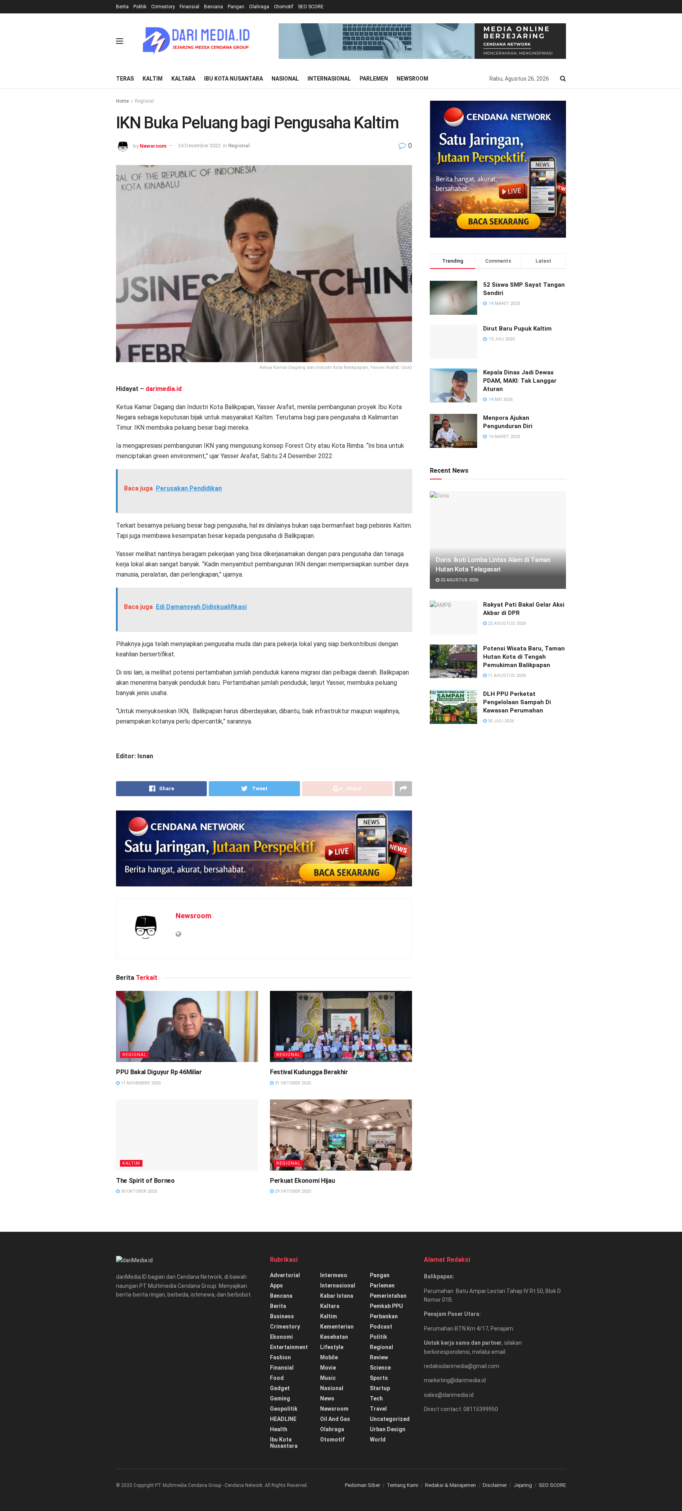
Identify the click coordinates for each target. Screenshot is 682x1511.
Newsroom (412, 78)
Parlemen (374, 78)
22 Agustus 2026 (458, 580)
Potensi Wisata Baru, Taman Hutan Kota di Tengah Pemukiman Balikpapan (524, 657)
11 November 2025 (140, 1309)
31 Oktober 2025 (292, 1309)
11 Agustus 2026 (506, 675)
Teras (125, 78)
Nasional (285, 78)
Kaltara (183, 78)
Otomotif (283, 6)
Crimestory (163, 6)
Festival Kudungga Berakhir (309, 1298)
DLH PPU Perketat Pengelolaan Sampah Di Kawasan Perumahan (517, 702)
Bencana (213, 6)
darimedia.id (164, 389)
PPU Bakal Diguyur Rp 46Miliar (159, 1298)
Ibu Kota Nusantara (233, 78)
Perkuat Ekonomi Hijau (302, 1407)
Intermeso (333, 1502)
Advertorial (285, 1502)
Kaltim (152, 78)
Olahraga (259, 6)
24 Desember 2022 (199, 145)
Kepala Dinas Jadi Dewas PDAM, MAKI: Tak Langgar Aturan (519, 381)
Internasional (329, 78)
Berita (122, 6)
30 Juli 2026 (500, 721)
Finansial (189, 6)
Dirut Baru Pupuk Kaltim (517, 328)
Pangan (236, 6)
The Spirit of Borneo (145, 1407)
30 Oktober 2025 (138, 1418)
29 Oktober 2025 (292, 1418)
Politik (139, 6)
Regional (144, 101)
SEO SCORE (311, 6)
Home (122, 101)
